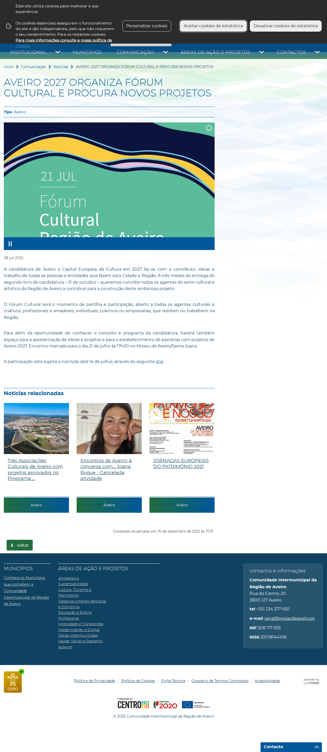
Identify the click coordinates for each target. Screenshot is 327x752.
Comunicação (135, 52)
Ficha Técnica (173, 681)
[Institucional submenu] (58, 52)
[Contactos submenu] (317, 52)
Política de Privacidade (94, 681)
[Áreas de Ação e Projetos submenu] (261, 52)
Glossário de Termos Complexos (220, 681)
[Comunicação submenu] (165, 52)
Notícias (61, 67)
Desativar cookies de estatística (286, 25)
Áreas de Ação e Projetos (215, 52)
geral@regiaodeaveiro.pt (289, 618)
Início (9, 67)
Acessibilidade (267, 681)
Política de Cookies (138, 681)
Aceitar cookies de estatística (213, 25)
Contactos (291, 52)
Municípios (87, 52)
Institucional (28, 52)
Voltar (23, 545)
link (159, 361)
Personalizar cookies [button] (146, 25)
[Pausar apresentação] (10, 243)
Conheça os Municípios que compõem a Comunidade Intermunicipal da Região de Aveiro (26, 590)
